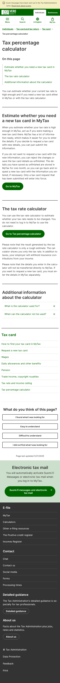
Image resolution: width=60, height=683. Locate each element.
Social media (10, 571)
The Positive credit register (18, 535)
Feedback (8, 663)
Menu (7, 22)
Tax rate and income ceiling (16, 383)
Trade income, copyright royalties (20, 376)
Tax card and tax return (27, 29)
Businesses (53, 12)
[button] (30, 417)
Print (5, 670)
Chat (5, 558)
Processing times (12, 585)
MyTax (6, 515)
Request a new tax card (14, 350)
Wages (5, 357)
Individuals (39, 12)
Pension (5, 370)
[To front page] (8, 11)
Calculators (9, 521)
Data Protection (11, 656)
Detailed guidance (16, 611)
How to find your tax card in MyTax (21, 343)
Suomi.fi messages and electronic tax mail (28, 491)
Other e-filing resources (16, 528)
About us (11, 636)
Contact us (9, 565)
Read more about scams (21, 6)
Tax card (46, 29)
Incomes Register (12, 541)
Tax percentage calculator (15, 389)
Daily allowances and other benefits (21, 363)
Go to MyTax (13, 186)
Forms (6, 578)
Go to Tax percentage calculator (23, 233)
